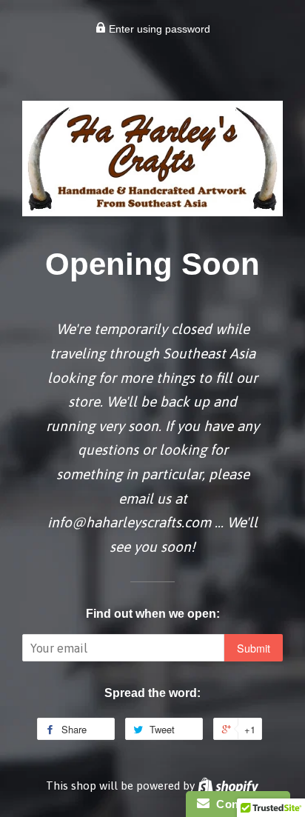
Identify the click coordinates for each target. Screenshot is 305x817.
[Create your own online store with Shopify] (228, 785)
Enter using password (158, 29)
